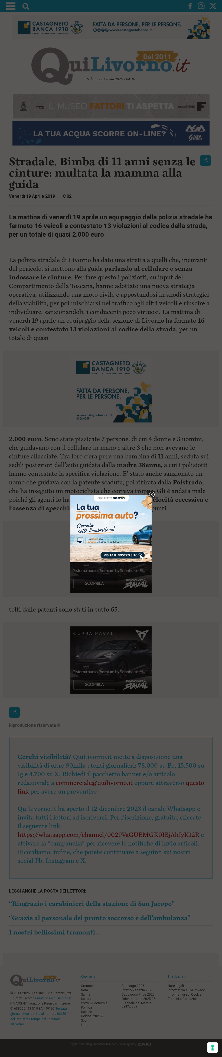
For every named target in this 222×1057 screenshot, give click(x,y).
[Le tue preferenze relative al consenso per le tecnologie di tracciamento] (212, 1047)
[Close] (151, 494)
